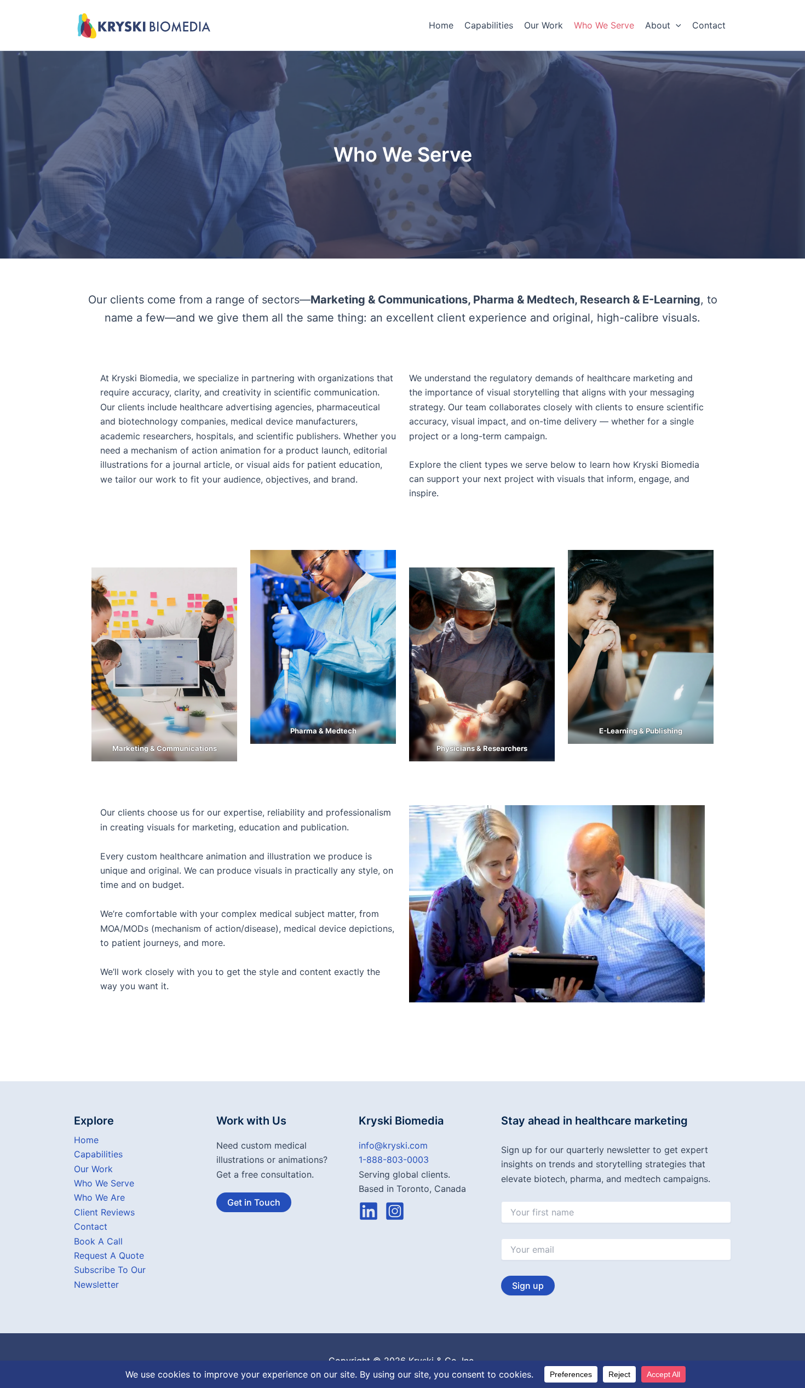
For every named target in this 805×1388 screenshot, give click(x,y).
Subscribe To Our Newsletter (110, 1276)
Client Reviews (104, 1212)
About (657, 25)
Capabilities (488, 25)
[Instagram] (395, 1211)
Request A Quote (109, 1255)
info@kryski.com (393, 1145)
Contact (709, 25)
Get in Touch (253, 1202)
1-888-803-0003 (394, 1159)
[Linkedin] (368, 1211)
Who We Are (99, 1197)
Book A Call (98, 1241)
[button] (675, 25)
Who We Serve (604, 25)
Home (441, 25)
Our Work (543, 25)
